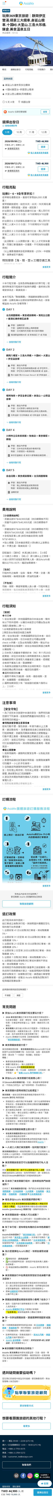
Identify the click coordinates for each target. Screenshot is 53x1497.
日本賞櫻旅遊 (39, 1240)
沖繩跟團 (23, 1194)
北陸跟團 (40, 1191)
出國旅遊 (14, 1291)
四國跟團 (13, 1194)
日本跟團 (40, 1325)
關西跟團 (6, 1191)
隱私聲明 (16, 1486)
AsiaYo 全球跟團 (13, 1340)
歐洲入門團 (39, 1334)
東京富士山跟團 (21, 1237)
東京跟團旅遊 (14, 1039)
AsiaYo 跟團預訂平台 (15, 1309)
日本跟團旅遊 (36, 1194)
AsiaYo (41, 1142)
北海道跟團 (18, 1191)
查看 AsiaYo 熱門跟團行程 (30, 1072)
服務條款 (6, 1486)
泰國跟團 (13, 1327)
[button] (44, 1483)
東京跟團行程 (29, 1234)
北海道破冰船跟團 (24, 1243)
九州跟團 (29, 1191)
